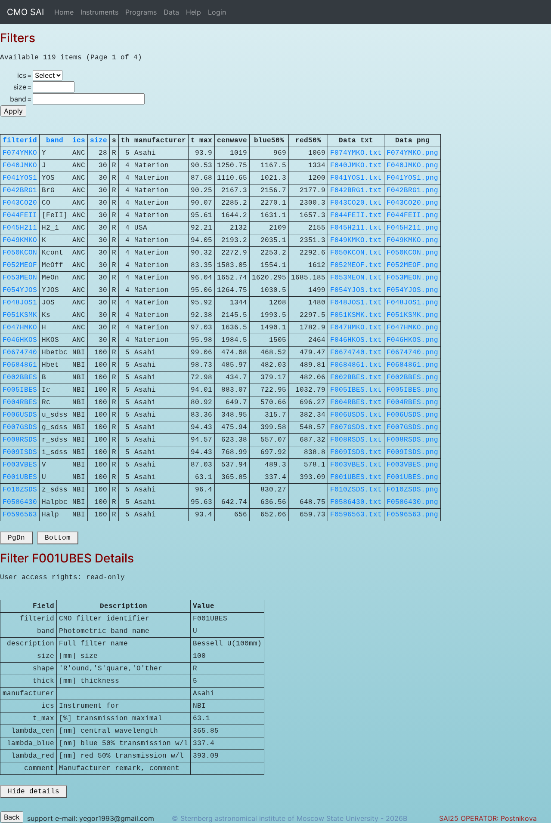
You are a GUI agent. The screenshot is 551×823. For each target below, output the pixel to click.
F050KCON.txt (356, 253)
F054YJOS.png (412, 290)
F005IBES (20, 390)
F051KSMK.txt (356, 315)
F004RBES (20, 402)
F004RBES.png (412, 402)
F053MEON (20, 278)
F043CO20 (20, 203)
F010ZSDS (20, 490)
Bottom (57, 538)
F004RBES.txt (356, 402)
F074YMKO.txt (356, 153)
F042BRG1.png (412, 190)
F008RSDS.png (412, 440)
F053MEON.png (412, 278)
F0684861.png (412, 365)
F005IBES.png (412, 390)
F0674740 (20, 352)
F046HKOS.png (412, 340)
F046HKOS (20, 340)
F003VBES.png (412, 465)
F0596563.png (412, 515)
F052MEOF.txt (356, 265)
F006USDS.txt (356, 415)
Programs (141, 12)
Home (64, 12)
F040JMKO (20, 165)
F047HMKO (20, 328)
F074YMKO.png (412, 153)
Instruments (99, 12)
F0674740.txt (356, 352)
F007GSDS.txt (356, 427)
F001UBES (20, 477)
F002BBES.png (412, 377)
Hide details (33, 791)
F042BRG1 (20, 190)
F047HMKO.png (412, 328)
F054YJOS (20, 290)
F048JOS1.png (412, 303)
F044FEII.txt (356, 215)
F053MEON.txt (356, 278)
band (54, 140)
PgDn (16, 538)
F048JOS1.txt (356, 303)
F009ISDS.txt (356, 452)
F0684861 (20, 365)
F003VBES (20, 465)
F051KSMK (20, 315)
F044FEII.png (412, 215)
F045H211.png (412, 228)
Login (217, 12)
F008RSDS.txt (356, 440)
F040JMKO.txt (356, 165)
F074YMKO (20, 153)
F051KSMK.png (412, 315)
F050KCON (20, 253)
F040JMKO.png (412, 165)
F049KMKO (20, 240)
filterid (20, 140)
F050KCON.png (412, 253)
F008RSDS (20, 440)
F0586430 (20, 502)
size (98, 140)
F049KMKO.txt (356, 240)
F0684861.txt (356, 365)
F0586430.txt (356, 502)
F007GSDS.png (412, 427)
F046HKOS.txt (356, 340)
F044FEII (20, 215)
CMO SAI (25, 12)
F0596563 (20, 515)
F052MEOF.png (412, 265)
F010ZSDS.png (412, 490)
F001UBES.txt (356, 477)
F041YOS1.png (412, 178)
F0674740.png (412, 352)
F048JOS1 (20, 303)
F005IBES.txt (356, 390)
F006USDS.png (412, 415)
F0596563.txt (356, 515)
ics (78, 140)
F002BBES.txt (356, 377)
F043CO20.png (412, 203)
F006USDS (20, 415)
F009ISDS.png (412, 452)
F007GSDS (20, 427)
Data (171, 12)
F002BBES (20, 377)
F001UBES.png (412, 477)
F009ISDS (20, 452)
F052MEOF (20, 265)
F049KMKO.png (412, 240)
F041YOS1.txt (356, 178)
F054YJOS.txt (356, 290)
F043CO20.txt (356, 203)
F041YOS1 (20, 178)
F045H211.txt (356, 228)
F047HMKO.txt (356, 328)
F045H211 (20, 228)
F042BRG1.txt (356, 190)
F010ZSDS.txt (356, 490)
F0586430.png (412, 502)
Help (193, 12)
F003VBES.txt (356, 465)
